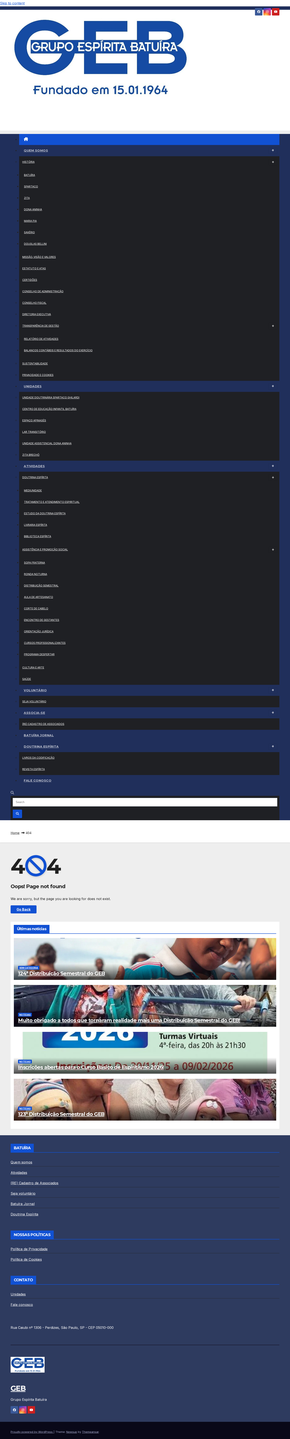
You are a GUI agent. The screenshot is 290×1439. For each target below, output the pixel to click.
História (28, 161)
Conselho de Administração (42, 291)
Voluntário (35, 690)
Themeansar (90, 1431)
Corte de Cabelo (36, 608)
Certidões (29, 279)
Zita (27, 198)
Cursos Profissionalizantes (45, 642)
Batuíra (29, 175)
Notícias (25, 1014)
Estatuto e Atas (34, 268)
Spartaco (31, 186)
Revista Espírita (33, 769)
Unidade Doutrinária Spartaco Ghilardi (50, 397)
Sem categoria (28, 967)
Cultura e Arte (33, 667)
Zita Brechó (30, 454)
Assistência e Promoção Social (45, 549)
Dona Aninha (33, 209)
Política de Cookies (26, 1259)
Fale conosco (37, 780)
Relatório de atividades (41, 338)
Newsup (71, 1431)
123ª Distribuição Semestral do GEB (61, 1114)
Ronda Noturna (35, 574)
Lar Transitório (34, 431)
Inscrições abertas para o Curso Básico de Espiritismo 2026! (91, 1067)
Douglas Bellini (35, 243)
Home (15, 833)
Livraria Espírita (35, 524)
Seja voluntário (34, 701)
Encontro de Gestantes (41, 620)
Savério (29, 232)
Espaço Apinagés (34, 420)
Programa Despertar (39, 654)
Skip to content (12, 3)
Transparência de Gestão (40, 325)
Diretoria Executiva (36, 314)
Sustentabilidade (35, 363)
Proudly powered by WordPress (32, 1431)
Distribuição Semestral (41, 585)
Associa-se (34, 713)
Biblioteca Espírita (37, 536)
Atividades (34, 466)
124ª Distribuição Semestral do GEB (61, 973)
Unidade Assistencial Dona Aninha (47, 443)
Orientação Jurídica (38, 631)
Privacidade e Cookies (37, 375)
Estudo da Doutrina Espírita (45, 513)
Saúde (26, 679)
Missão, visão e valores (39, 257)
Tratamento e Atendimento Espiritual (52, 502)
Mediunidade (33, 490)
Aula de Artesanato (38, 597)
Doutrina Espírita (35, 477)
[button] (12, 793)
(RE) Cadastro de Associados (43, 724)
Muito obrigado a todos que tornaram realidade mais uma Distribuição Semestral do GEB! (129, 1020)
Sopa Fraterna (34, 562)
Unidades (33, 386)
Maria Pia (30, 220)
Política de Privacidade (29, 1249)
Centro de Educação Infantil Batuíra (49, 409)
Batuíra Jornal (39, 735)
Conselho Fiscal (34, 302)
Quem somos (36, 150)
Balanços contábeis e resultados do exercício (58, 350)
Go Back (24, 909)
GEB (18, 110)
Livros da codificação (38, 757)
